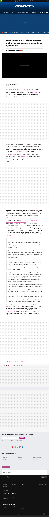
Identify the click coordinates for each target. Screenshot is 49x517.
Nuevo (44, 8)
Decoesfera (5, 496)
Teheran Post (29, 220)
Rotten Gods (22, 220)
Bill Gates (11, 32)
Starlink (22, 32)
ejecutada (8, 306)
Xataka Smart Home (5, 488)
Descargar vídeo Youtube (37, 430)
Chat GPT (14, 430)
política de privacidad (18, 440)
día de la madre (21, 304)
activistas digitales (10, 311)
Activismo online (20, 365)
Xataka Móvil (5, 484)
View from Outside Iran (20, 222)
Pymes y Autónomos (14, 497)
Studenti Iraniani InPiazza (16, 361)
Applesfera (5, 486)
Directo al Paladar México (33, 507)
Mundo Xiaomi (5, 490)
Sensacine (23, 482)
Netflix (4, 464)
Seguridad (20, 459)
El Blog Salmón (14, 495)
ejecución (8, 235)
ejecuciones (35, 92)
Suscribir (22, 437)
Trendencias (5, 495)
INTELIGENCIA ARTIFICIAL (16, 12)
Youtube (12, 447)
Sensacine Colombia (23, 508)
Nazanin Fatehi (24, 156)
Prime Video (43, 32)
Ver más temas (6, 467)
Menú (4, 8)
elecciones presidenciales (22, 89)
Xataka (4, 482)
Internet (17, 306)
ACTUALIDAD (6, 12)
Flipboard (42, 12)
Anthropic (5, 32)
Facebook (44, 12)
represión (37, 210)
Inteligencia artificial (37, 457)
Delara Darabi (18, 151)
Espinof (22, 484)
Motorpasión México (41, 507)
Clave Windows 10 (27, 430)
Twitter (40, 12)
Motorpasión (41, 482)
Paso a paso (5, 457)
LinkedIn (22, 447)
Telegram (47, 12)
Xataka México (5, 506)
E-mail (22, 50)
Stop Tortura (13, 154)
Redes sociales (6, 461)
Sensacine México (24, 506)
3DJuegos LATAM (15, 506)
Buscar (45, 472)
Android (32, 32)
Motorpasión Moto (42, 484)
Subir (43, 477)
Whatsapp (37, 32)
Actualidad (20, 457)
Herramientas (5, 459)
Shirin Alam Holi (33, 304)
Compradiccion (5, 498)
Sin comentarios (11, 50)
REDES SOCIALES (25, 12)
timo (34, 461)
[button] (14, 84)
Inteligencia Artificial (37, 464)
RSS (17, 447)
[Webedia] (6, 477)
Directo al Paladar (33, 482)
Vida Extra (14, 484)
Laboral (19, 461)
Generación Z (16, 32)
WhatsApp (20, 464)
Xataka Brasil (5, 507)
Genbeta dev (35, 459)
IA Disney (20, 430)
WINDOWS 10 (33, 12)
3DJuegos (14, 482)
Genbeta (24, 6)
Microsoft (27, 32)
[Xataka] (1, 1)
